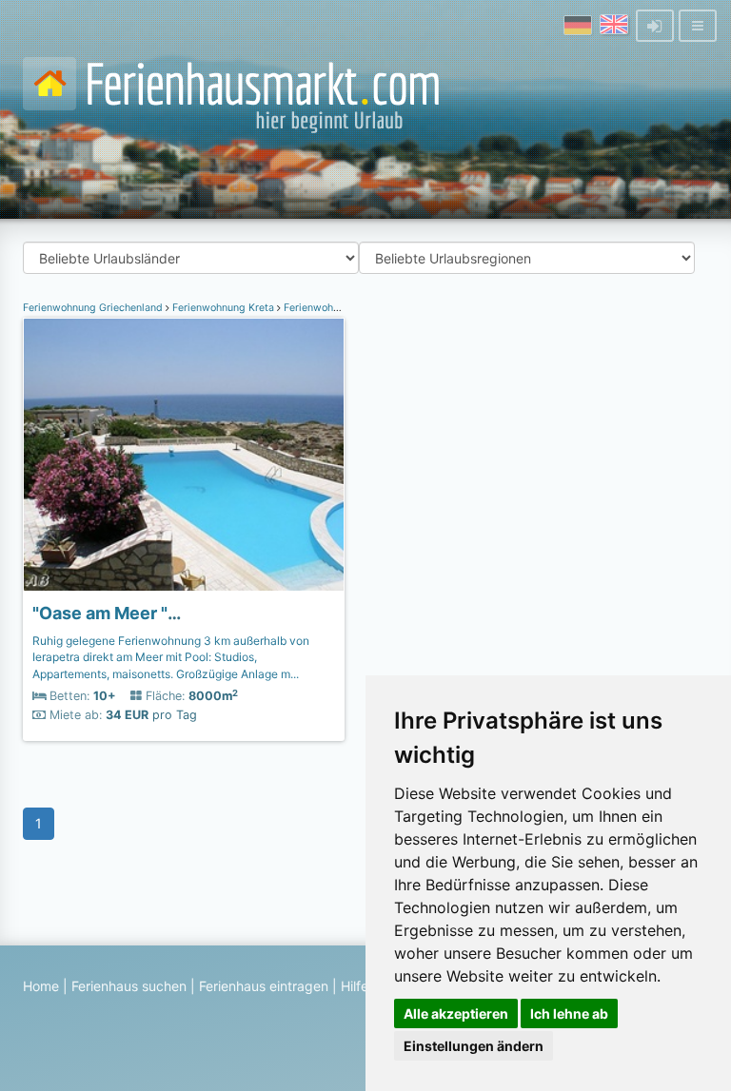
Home (41, 986)
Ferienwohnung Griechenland (94, 308)
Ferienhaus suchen (129, 986)
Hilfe (354, 986)
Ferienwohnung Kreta (223, 308)
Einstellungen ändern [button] (473, 1046)
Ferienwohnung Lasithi (338, 308)
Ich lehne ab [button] (569, 1013)
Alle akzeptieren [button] (456, 1013)
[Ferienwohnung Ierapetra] (184, 455)
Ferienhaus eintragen (263, 986)
